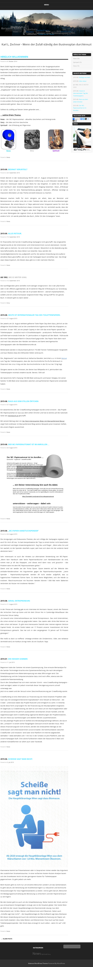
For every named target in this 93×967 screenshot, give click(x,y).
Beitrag (64, 358)
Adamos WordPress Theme (38, 963)
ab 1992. (13, 277)
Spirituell (76, 62)
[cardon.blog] (46, 36)
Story (8, 303)
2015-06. (16, 759)
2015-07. (14, 659)
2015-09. (13, 169)
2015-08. (30, 315)
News (8, 157)
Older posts (6, 939)
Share (77, 119)
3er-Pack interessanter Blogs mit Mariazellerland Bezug (43, 421)
